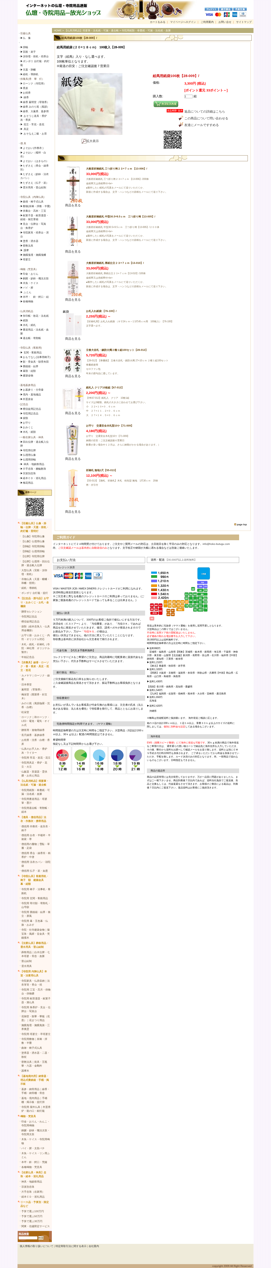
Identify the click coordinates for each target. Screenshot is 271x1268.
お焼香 (25, 92)
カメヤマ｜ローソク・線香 (35, 677)
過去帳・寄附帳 (30, 338)
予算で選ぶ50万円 (31, 1216)
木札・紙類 (28, 431)
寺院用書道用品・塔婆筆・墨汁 (34, 800)
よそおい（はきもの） (34, 161)
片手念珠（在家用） (33, 1191)
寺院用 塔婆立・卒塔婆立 (36, 1034)
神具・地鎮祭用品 (32, 464)
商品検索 (24, 1233)
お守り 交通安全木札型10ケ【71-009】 (109, 425)
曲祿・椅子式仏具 (32, 201)
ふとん (25, 292)
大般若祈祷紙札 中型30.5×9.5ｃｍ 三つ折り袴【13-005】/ (120, 216)
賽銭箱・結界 (29, 366)
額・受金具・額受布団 (34, 361)
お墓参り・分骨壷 (32, 389)
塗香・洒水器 (29, 241)
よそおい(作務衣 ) (32, 147)
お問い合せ (224, 21)
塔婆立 (25, 259)
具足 (24, 129)
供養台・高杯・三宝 (33, 210)
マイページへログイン (183, 21)
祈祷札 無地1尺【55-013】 (101, 470)
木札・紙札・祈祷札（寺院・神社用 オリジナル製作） (35, 648)
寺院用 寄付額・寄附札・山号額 (36, 905)
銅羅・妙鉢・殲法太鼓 (34, 278)
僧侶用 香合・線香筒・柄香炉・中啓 (36, 855)
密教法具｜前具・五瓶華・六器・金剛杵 (34, 1063)
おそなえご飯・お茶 (33, 133)
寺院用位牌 (28, 450)
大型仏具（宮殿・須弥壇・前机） (34, 572)
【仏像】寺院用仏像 (33, 536)
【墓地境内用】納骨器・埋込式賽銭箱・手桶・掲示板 (34, 1080)
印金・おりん (29, 273)
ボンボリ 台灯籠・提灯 (34, 592)
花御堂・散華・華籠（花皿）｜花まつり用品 (35, 1018)
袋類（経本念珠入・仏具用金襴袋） (35, 628)
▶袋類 (24, 418)
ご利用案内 (207, 21)
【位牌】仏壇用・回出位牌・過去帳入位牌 (35, 563)
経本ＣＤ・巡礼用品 (33, 478)
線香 (24, 97)
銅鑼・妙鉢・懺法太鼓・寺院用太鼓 (35, 1132)
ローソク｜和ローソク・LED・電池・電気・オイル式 (35, 721)
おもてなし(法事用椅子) (35, 357)
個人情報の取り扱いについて (36, 1246)
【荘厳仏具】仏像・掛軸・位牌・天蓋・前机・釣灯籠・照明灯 (34, 527)
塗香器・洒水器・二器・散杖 (35, 1054)
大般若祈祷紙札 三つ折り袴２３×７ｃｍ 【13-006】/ (116, 168)
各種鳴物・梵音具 (31, 1167)
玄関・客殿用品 (31, 352)
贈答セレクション (31, 611)
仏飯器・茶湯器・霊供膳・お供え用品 (34, 773)
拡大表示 (92, 141)
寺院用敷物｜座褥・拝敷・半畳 (34, 1041)
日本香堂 (26, 684)
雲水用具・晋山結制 (33, 187)
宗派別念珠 (28, 473)
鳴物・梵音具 (28, 1116)
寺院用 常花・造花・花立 (36, 757)
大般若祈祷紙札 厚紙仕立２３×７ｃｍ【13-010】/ (115, 262)
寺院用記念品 (29, 413)
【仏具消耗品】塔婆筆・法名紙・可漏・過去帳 (34, 782)
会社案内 (94, 1246)
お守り (25, 422)
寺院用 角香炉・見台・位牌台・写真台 (36, 1009)
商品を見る (73, 205)
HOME (58, 30)
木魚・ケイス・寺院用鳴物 (35, 1141)
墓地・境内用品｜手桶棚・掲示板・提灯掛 (34, 1100)
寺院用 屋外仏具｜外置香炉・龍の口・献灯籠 (36, 1108)
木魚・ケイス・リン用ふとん (35, 1155)
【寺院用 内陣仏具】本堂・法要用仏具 (33, 973)
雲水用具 (26, 966)
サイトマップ (244, 21)
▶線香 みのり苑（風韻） (34, 106)
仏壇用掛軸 (28, 459)
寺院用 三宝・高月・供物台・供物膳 (36, 991)
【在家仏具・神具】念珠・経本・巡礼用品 (33, 1174)
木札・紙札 (28, 325)
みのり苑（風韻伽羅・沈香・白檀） (35, 705)
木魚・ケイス (29, 283)
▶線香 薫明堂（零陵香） (34, 102)
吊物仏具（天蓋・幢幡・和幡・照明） (35, 581)
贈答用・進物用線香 (33, 730)
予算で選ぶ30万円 (31, 1221)
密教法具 (26, 245)
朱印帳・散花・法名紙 (34, 315)
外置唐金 (26, 399)
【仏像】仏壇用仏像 (33, 541)
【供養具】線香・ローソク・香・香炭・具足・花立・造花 (34, 666)
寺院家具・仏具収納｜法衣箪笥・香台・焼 (35, 982)
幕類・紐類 (28, 370)
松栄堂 (25, 712)
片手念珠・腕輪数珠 (33, 468)
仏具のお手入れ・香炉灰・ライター (34, 750)
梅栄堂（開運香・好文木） (34, 696)
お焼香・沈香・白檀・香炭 (35, 741)
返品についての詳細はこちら (204, 111)
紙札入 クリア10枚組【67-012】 (105, 387)
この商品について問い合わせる (206, 118)
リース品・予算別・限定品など (34, 1204)
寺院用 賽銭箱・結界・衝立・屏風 (36, 914)
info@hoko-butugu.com (216, 543)
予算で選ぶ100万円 (32, 1211)
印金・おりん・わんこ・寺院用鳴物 (35, 1123)
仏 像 (25, 37)
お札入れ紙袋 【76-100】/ (101, 311)
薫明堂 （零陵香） (32, 689)
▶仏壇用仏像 (28, 454)
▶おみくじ (26, 427)
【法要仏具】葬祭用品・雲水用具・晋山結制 (34, 945)
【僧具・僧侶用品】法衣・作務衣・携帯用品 (33, 819)
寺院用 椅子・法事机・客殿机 (36, 891)
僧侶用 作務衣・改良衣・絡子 (36, 828)
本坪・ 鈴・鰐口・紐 (34, 296)
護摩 (24, 250)
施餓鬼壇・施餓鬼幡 (33, 254)
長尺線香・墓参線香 (33, 734)
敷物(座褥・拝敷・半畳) (35, 206)
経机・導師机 (30, 74)
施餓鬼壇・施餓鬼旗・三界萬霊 (35, 1027)
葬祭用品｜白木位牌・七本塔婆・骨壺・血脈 (35, 954)
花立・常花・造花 (32, 124)
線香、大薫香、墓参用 (34, 111)
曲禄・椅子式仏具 (31, 1047)
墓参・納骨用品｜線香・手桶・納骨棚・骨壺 (35, 1091)
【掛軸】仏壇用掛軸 (33, 551)
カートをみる (157, 21)
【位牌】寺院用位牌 (33, 556)
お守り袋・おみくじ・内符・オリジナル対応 (35, 637)
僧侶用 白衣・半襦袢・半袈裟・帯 (36, 837)
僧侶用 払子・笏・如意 (34, 870)
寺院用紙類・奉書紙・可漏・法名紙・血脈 (35, 792)
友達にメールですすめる (201, 125)
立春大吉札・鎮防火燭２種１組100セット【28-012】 (117, 349)
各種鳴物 (26, 301)
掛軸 (24, 47)
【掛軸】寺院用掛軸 (33, 546)
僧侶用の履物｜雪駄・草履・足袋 (35, 846)
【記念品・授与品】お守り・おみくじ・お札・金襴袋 (34, 602)
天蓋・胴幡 (28, 69)
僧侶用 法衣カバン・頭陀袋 (36, 863)
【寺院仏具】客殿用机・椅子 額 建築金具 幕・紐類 (34, 880)
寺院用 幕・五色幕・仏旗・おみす (34, 922)
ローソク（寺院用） (33, 83)
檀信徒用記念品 (30, 408)
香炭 (24, 88)
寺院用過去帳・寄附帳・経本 (35, 809)
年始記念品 (27, 657)
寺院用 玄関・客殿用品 (34, 898)
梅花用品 (26, 482)
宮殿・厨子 (28, 51)
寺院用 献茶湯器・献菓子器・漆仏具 (36, 1000)
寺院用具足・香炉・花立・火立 (34, 764)
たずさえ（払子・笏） (34, 182)
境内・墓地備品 (30, 394)
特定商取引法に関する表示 (70, 1246)
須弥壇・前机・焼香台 (34, 56)
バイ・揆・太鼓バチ (33, 1148)
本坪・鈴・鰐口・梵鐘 (34, 1162)
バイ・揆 (26, 287)
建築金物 (26, 375)
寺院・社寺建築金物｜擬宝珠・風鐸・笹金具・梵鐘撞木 (35, 933)
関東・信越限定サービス (35, 1226)
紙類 (24, 320)
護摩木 (25, 1070)
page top (242, 524)
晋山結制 (26, 961)
